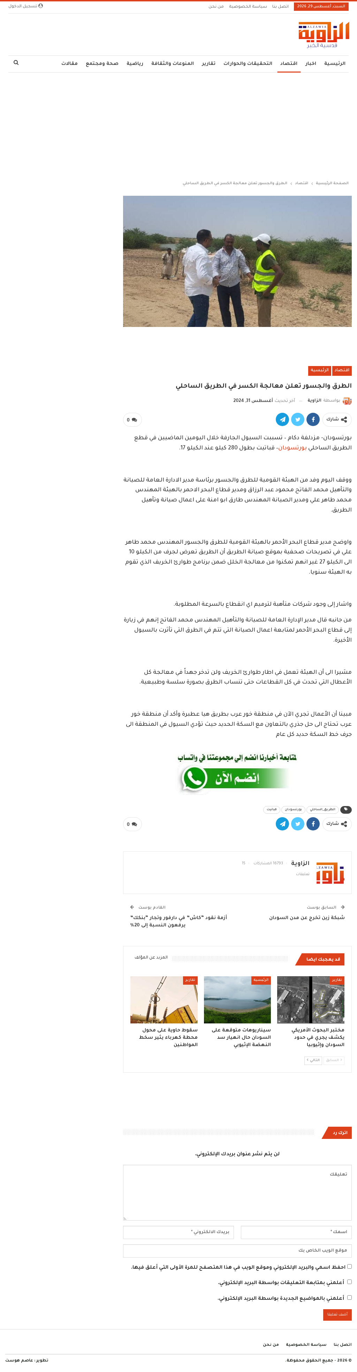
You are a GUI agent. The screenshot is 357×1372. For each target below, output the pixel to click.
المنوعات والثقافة (172, 64)
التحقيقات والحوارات (247, 64)
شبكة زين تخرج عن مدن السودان (307, 918)
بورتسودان (292, 448)
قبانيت (272, 810)
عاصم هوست (19, 1361)
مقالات (69, 64)
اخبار (310, 64)
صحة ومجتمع (102, 64)
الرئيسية (334, 64)
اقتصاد (288, 64)
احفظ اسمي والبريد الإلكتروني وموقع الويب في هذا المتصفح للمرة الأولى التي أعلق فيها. (238, 1268)
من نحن (216, 7)
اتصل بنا (280, 7)
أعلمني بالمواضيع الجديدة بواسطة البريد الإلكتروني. (281, 1299)
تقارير (208, 64)
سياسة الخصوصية (248, 7)
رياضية (135, 64)
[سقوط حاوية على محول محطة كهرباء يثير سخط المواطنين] (164, 999)
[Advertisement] (178, 125)
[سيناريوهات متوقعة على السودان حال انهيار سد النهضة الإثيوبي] (237, 999)
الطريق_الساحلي (322, 810)
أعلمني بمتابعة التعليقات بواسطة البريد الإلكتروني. (281, 1283)
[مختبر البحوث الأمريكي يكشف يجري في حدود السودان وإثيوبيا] (310, 999)
